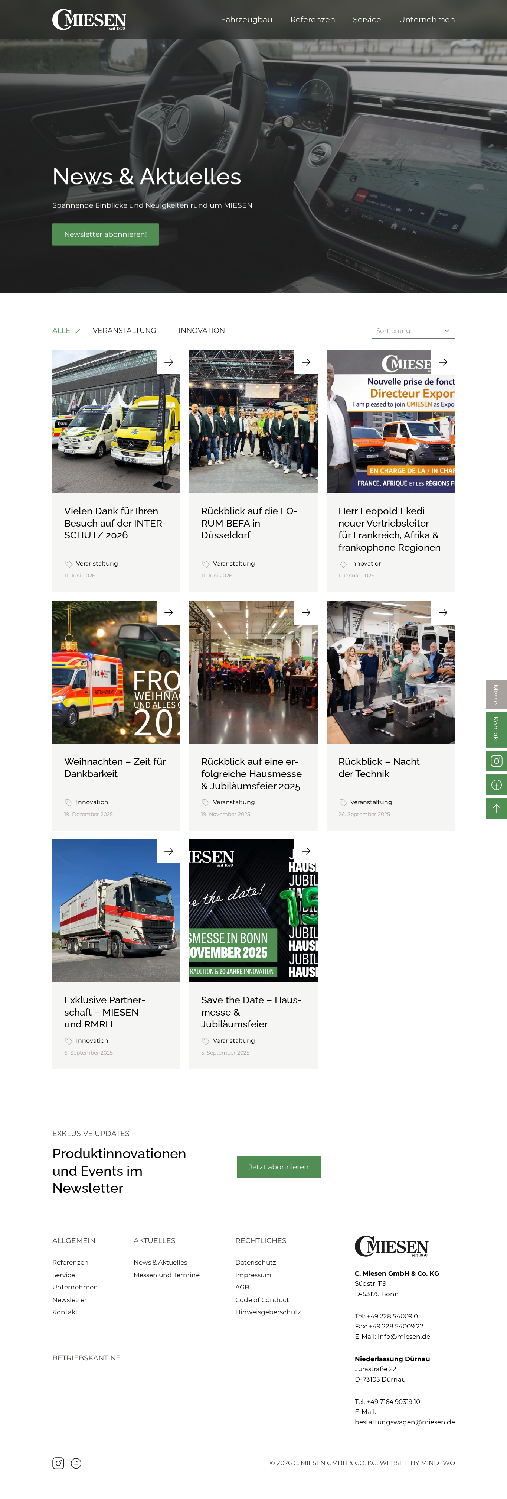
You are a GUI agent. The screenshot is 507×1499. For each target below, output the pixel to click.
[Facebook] (76, 1463)
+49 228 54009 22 (396, 1326)
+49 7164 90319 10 (393, 1401)
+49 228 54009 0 (392, 1316)
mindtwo (438, 1463)
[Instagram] (58, 1463)
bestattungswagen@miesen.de (405, 1422)
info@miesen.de (404, 1336)
